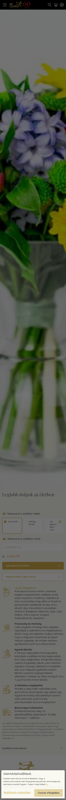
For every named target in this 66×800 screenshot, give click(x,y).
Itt (47, 784)
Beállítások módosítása (17, 792)
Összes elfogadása (48, 792)
